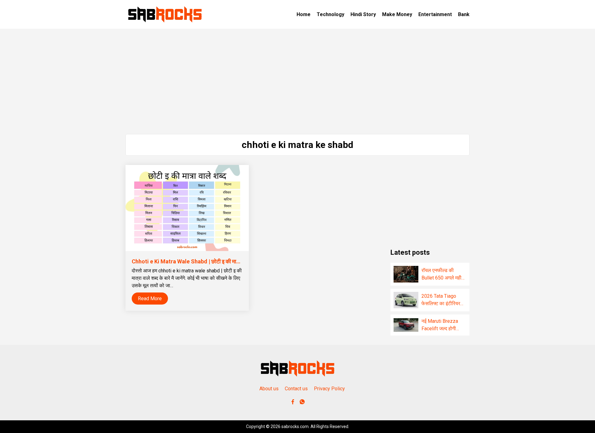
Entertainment (435, 14)
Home (304, 14)
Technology (330, 14)
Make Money (397, 14)
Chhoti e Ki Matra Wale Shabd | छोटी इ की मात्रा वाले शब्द (196, 261)
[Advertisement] (297, 81)
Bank (463, 14)
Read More (150, 298)
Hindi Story (363, 14)
